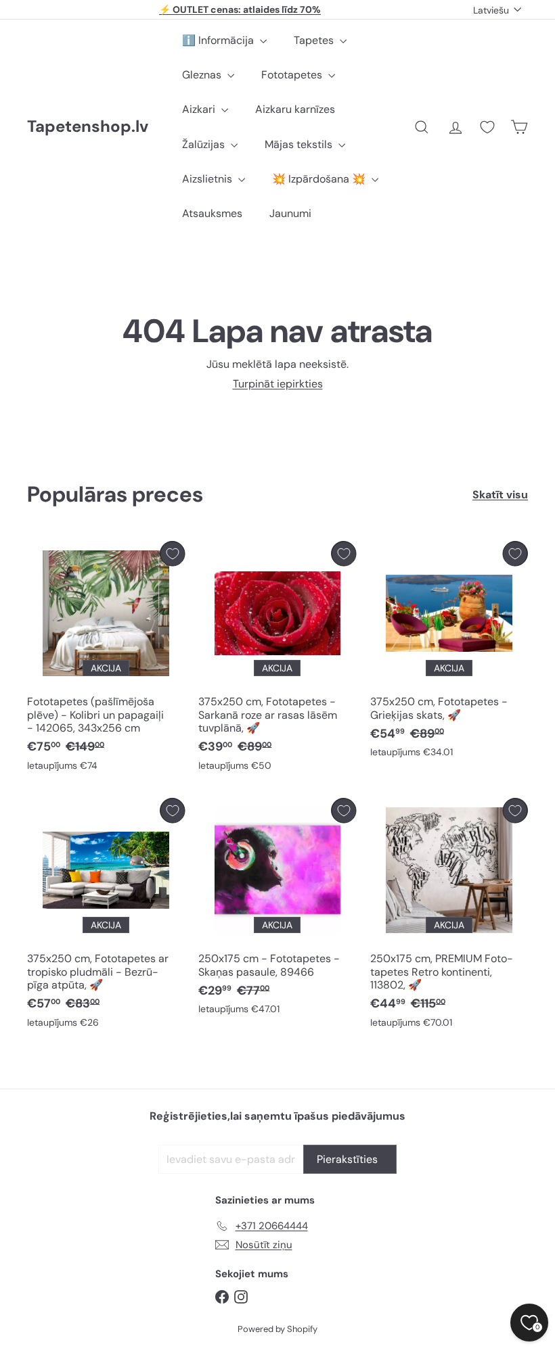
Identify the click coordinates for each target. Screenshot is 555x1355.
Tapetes (315, 40)
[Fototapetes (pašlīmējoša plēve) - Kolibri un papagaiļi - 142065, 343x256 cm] (106, 659)
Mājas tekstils (300, 144)
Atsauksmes (212, 213)
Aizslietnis (208, 179)
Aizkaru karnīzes (295, 109)
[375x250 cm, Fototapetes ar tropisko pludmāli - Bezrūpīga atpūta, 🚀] (106, 916)
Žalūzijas (204, 144)
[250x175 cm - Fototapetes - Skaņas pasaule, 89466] (277, 909)
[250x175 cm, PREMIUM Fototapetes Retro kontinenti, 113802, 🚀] (449, 916)
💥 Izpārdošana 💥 (320, 179)
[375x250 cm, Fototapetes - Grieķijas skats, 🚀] (449, 652)
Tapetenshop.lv (87, 127)
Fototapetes (293, 75)
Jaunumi (290, 213)
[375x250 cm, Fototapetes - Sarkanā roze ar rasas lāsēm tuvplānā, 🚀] (277, 659)
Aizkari (200, 109)
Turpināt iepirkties (278, 384)
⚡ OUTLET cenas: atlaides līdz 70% (240, 9)
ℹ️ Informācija (219, 40)
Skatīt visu (500, 494)
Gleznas (203, 75)
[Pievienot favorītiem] (172, 553)
